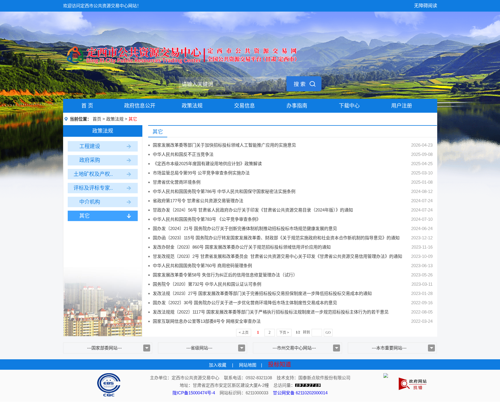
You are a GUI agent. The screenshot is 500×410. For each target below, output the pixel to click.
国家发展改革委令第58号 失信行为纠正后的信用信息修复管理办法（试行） (225, 274)
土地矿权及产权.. (93, 174)
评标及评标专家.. (93, 188)
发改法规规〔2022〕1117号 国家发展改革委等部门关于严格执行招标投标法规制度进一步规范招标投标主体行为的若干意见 (271, 311)
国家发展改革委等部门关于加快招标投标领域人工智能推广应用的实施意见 (224, 145)
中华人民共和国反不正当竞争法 (183, 154)
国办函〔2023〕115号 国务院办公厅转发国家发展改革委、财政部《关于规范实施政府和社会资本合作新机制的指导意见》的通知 (276, 237)
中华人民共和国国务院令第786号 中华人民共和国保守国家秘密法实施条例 (224, 191)
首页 (97, 118)
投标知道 (279, 364)
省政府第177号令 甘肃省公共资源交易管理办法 (198, 200)
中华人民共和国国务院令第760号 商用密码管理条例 (202, 265)
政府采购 (89, 160)
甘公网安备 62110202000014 (300, 392)
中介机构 (89, 202)
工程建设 (89, 146)
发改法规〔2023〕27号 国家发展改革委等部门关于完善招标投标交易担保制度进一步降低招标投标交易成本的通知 (262, 293)
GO (328, 333)
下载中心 (349, 106)
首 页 (87, 106)
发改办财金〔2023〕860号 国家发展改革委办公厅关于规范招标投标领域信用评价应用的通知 (242, 247)
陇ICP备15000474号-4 (193, 392)
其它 (84, 216)
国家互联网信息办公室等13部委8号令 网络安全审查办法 (207, 321)
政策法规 (192, 106)
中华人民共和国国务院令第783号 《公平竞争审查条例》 (207, 219)
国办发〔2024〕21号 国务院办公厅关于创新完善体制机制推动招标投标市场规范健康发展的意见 (245, 228)
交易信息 (244, 106)
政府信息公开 (139, 106)
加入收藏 (217, 364)
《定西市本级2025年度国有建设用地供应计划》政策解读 (207, 163)
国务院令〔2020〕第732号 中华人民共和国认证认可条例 (207, 284)
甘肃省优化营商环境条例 (177, 182)
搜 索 (300, 84)
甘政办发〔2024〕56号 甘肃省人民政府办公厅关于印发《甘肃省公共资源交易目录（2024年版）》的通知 (253, 209)
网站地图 (247, 364)
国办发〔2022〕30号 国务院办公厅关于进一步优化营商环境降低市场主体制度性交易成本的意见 (245, 302)
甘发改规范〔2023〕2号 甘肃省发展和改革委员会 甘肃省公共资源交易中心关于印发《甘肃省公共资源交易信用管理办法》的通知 (277, 256)
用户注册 (401, 106)
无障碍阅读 (425, 5)
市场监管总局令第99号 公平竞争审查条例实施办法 (201, 172)
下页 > (284, 333)
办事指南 (296, 106)
